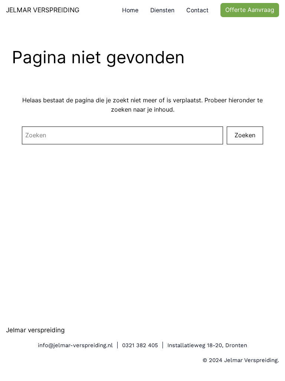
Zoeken (245, 135)
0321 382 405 (140, 345)
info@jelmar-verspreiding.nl (75, 345)
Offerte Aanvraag (249, 9)
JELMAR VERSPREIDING (42, 10)
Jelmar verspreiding (35, 330)
